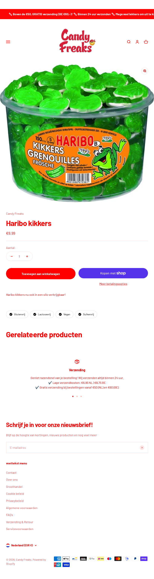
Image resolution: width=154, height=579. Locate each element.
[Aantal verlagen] (11, 256)
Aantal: (10, 247)
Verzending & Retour (19, 522)
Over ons (12, 479)
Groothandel (14, 486)
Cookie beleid (15, 493)
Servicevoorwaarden (19, 529)
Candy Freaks (15, 213)
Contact (11, 472)
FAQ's (9, 515)
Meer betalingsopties (113, 283)
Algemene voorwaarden (22, 508)
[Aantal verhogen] (27, 256)
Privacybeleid (15, 500)
